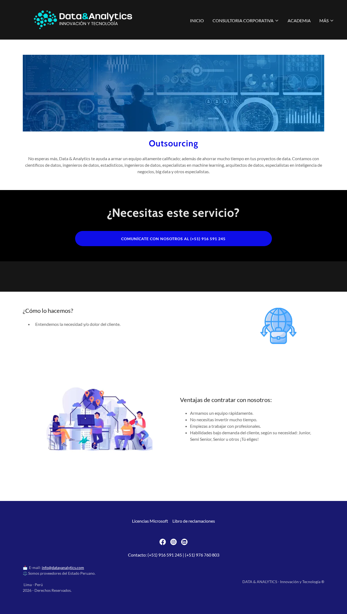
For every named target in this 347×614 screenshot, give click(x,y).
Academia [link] (299, 20)
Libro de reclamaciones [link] (193, 520)
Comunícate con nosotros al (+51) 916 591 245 (173, 238)
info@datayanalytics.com (63, 567)
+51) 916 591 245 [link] (165, 554)
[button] (246, 20)
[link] (83, 19)
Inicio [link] (197, 20)
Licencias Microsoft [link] (150, 520)
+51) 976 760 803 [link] (202, 554)
